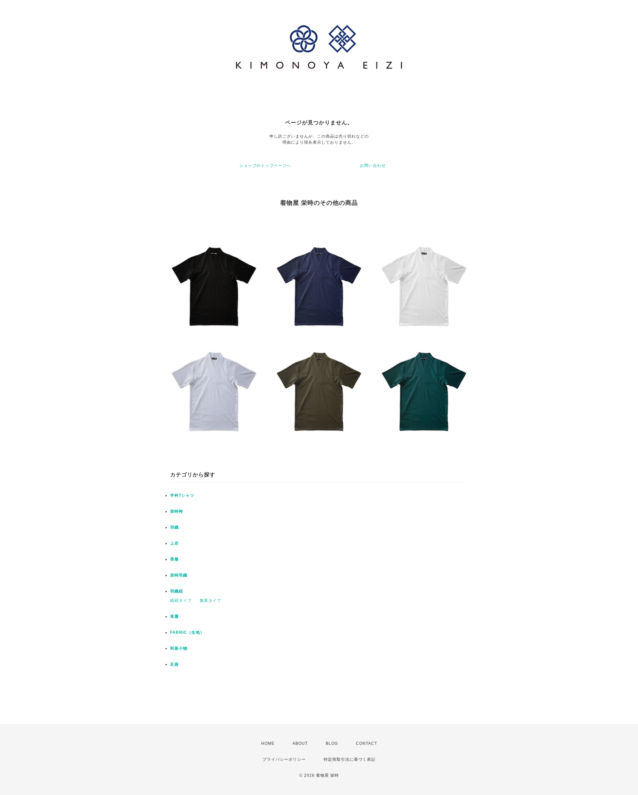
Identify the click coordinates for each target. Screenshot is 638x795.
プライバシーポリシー (284, 759)
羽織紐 (176, 591)
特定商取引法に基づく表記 (349, 759)
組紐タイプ (181, 600)
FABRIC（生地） (187, 632)
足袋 (174, 664)
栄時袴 (176, 511)
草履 (174, 616)
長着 (174, 559)
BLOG (332, 743)
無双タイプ (210, 600)
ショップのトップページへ (265, 165)
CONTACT (366, 743)
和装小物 (178, 648)
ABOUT (300, 743)
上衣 (174, 543)
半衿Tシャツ (182, 495)
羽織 (174, 527)
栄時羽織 (178, 575)
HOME (267, 743)
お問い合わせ (373, 165)
